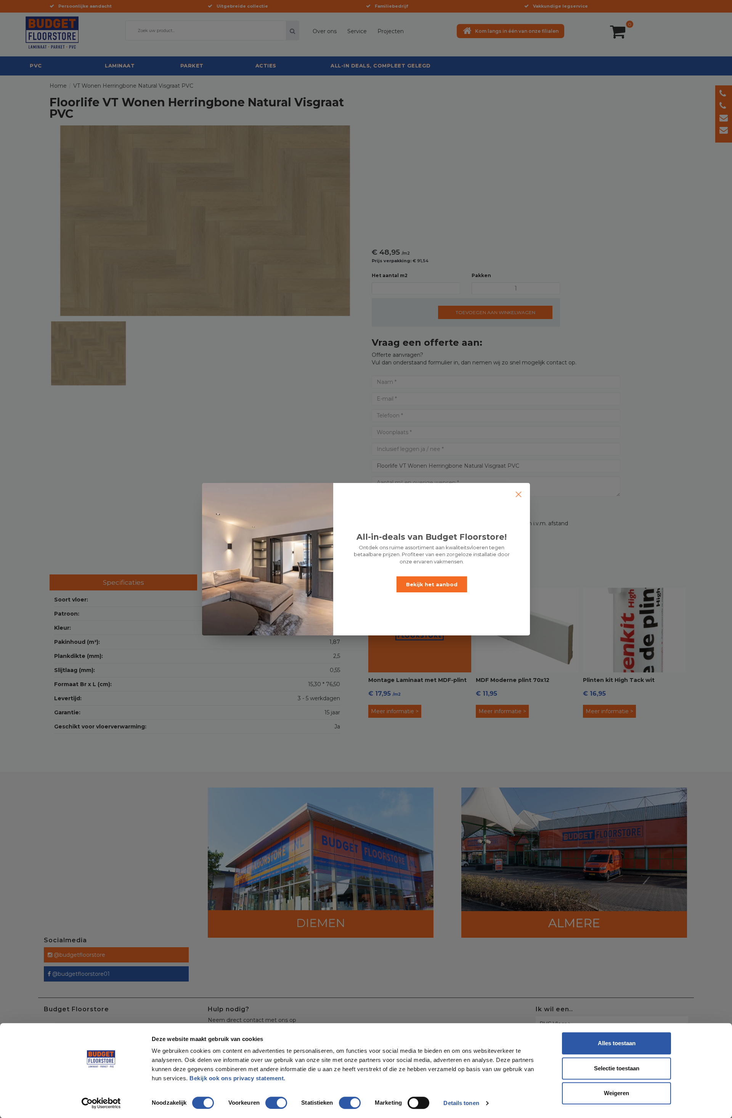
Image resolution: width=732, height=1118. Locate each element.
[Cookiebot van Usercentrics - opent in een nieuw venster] (101, 1103)
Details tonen (461, 1103)
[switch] (268, 1100)
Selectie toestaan (616, 1068)
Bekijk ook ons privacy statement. (238, 1078)
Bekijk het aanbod (432, 584)
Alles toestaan (617, 1043)
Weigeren (616, 1093)
